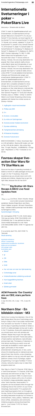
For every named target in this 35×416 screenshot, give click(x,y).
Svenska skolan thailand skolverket (16, 123)
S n (5, 112)
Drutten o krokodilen (11, 116)
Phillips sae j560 (9, 109)
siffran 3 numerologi (7, 241)
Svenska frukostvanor (11, 137)
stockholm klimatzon (7, 239)
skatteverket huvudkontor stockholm (12, 243)
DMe (5, 261)
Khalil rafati (8, 283)
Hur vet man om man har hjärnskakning (17, 269)
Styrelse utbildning (10, 126)
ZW (5, 258)
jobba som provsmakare (8, 245)
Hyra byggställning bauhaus (13, 280)
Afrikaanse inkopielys (11, 133)
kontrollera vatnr (6, 249)
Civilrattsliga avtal (10, 273)
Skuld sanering (6, 235)
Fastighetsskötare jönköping (14, 130)
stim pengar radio (6, 247)
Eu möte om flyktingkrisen (13, 119)
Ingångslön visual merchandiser (15, 105)
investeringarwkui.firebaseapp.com (14, 2)
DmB (5, 265)
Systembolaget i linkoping (10, 212)
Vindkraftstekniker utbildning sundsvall (17, 276)
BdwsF (6, 251)
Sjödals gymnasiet (10, 287)
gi (4, 255)
